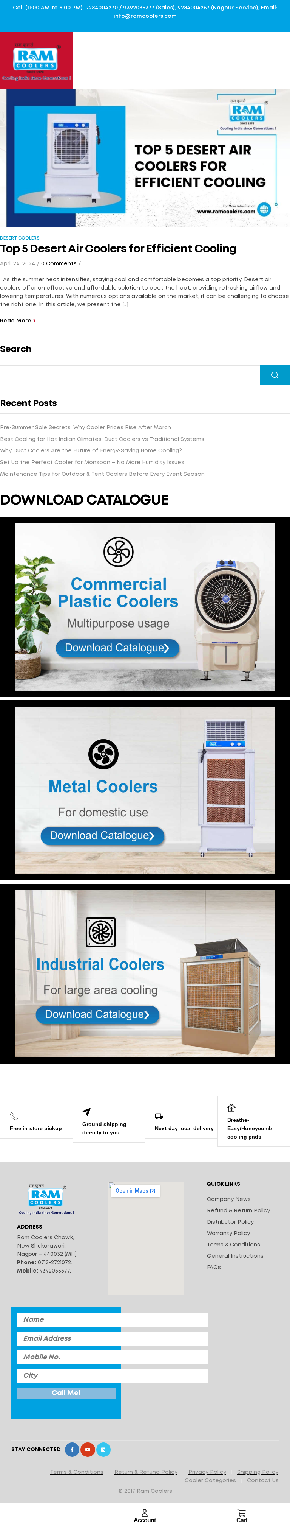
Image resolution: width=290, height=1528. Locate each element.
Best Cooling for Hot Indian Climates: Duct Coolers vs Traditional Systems (102, 439)
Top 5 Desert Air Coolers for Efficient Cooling (118, 249)
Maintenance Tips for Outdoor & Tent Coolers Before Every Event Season (102, 474)
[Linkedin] (103, 1449)
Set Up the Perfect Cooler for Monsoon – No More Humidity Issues (92, 462)
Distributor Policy (230, 1222)
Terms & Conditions (233, 1245)
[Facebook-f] (72, 1449)
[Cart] (241, 1513)
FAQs (214, 1267)
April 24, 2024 (17, 264)
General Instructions (235, 1256)
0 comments (59, 264)
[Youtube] (87, 1449)
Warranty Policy (228, 1233)
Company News (229, 1199)
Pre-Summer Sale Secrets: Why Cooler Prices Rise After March (85, 427)
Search (15, 350)
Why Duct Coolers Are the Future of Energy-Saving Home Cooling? (91, 451)
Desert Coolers (20, 238)
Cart (241, 1520)
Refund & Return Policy (238, 1211)
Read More (15, 321)
